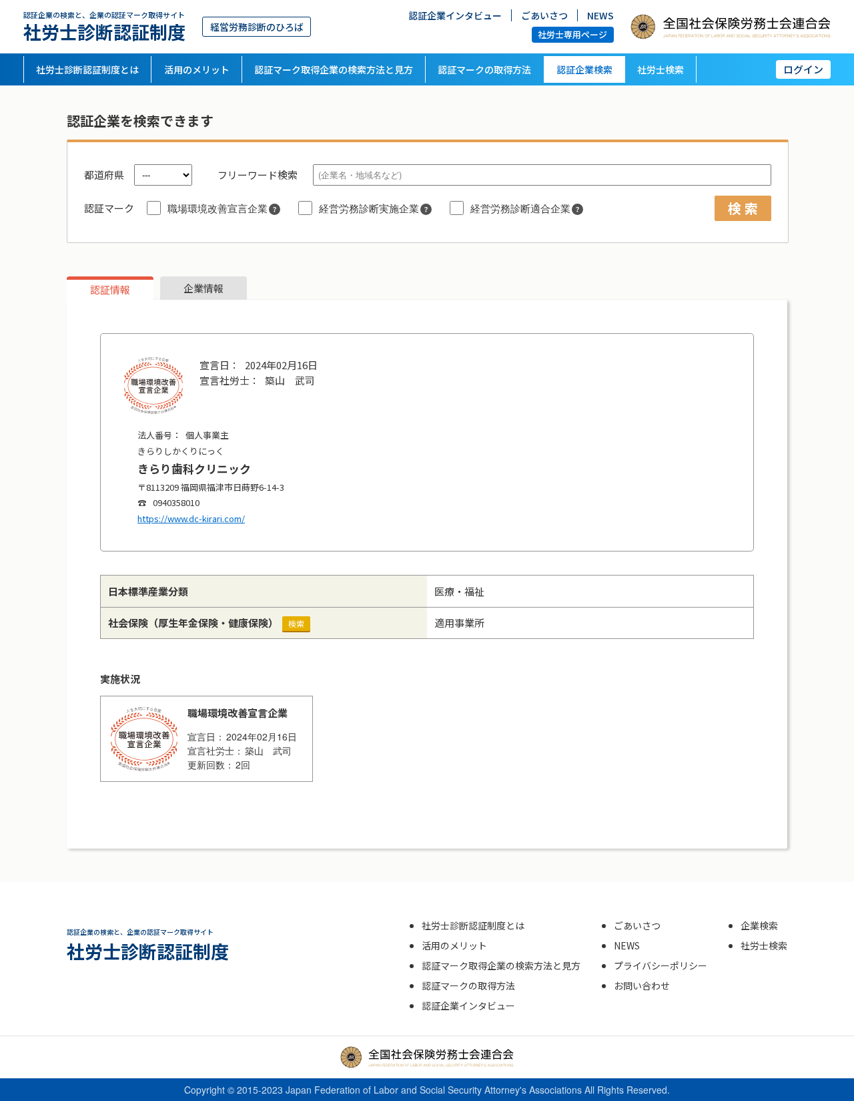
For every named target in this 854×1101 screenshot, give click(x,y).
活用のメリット (197, 69)
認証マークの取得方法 (484, 69)
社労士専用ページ (572, 34)
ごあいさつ (544, 15)
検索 (296, 623)
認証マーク (109, 208)
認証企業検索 (584, 69)
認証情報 (110, 289)
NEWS (600, 15)
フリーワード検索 (258, 175)
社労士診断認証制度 (104, 26)
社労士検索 (660, 69)
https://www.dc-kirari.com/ (191, 518)
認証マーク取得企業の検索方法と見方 (333, 69)
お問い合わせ (642, 985)
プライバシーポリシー (660, 965)
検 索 (743, 208)
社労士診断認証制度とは (87, 69)
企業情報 (203, 288)
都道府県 (104, 175)
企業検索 (759, 925)
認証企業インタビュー (455, 15)
